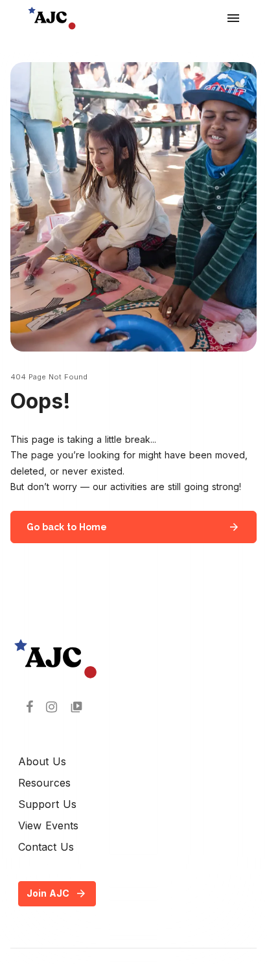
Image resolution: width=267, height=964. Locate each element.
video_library (76, 707)
